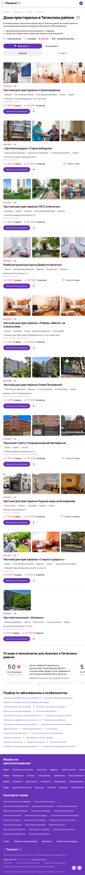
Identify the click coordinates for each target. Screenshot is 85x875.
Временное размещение (41, 331)
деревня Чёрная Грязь (21, 787)
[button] (39, 684)
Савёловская (59, 775)
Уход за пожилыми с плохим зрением (17, 707)
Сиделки (71, 95)
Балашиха (63, 787)
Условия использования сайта (55, 863)
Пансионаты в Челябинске (14, 834)
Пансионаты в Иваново (40, 811)
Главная (6, 12)
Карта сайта (7, 863)
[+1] (42, 132)
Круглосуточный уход (57, 742)
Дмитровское (31, 781)
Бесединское (60, 781)
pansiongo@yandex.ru (39, 860)
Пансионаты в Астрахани (44, 801)
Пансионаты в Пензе (11, 820)
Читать (73, 164)
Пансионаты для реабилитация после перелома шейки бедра (26, 702)
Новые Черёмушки (76, 775)
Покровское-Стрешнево (22, 769)
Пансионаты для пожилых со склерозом (50, 707)
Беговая (30, 775)
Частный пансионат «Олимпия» (23, 617)
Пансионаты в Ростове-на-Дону (62, 820)
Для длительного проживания (38, 153)
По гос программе (61, 389)
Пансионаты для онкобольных (54, 720)
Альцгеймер (8, 211)
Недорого (42, 506)
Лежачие (62, 95)
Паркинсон (8, 95)
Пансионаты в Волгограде (42, 806)
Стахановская (44, 775)
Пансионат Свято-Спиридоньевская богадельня (34, 443)
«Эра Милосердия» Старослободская (27, 148)
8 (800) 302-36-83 (10, 860)
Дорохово (39, 787)
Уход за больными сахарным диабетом (58, 698)
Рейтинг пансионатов (25, 841)
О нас (6, 841)
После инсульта (51, 269)
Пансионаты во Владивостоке (15, 806)
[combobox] (62, 46)
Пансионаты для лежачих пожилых (59, 715)
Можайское (46, 781)
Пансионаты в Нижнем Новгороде (64, 815)
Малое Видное (77, 787)
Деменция (61, 211)
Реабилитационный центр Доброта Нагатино (32, 264)
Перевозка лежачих (10, 729)
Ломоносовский (68, 769)
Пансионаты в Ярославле (39, 834)
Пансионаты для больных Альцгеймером (56, 724)
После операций (58, 331)
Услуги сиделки (51, 729)
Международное (76, 781)
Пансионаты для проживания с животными (58, 746)
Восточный (41, 769)
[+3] (42, 73)
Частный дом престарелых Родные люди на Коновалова (39, 501)
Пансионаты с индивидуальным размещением (20, 746)
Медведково (18, 775)
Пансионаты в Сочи (57, 825)
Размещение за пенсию (12, 738)
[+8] (42, 368)
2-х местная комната (45, 389)
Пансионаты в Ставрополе (14, 829)
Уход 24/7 (25, 447)
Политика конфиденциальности (28, 863)
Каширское (17, 781)
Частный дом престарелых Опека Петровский (32, 384)
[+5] (42, 190)
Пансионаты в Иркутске (64, 811)
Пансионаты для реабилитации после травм (19, 724)
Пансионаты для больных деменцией (17, 711)
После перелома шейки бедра (46, 95)
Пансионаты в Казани (12, 815)
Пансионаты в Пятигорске (35, 820)
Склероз (18, 211)
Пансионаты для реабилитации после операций (21, 698)
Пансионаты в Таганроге (39, 829)
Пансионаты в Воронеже (67, 806)
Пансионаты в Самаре (12, 825)
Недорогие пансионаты (36, 742)
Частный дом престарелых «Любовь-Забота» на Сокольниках (34, 324)
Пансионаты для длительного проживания (47, 733)
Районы (29, 12)
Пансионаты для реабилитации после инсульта (21, 720)
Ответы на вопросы (67, 841)
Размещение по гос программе (14, 733)
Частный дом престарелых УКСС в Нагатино (31, 206)
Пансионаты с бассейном (12, 742)
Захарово (51, 787)
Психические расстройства (24, 95)
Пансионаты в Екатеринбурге (15, 811)
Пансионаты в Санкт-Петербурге (17, 801)
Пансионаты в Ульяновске (64, 829)
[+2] (42, 484)
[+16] (42, 248)
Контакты (47, 841)
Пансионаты (18, 12)
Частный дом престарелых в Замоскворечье (31, 90)
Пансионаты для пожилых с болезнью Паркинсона (22, 715)
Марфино (54, 769)
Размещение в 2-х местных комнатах (39, 738)
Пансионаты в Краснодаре (36, 815)
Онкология (63, 269)
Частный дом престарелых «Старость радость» (34, 559)
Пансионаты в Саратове (35, 825)
